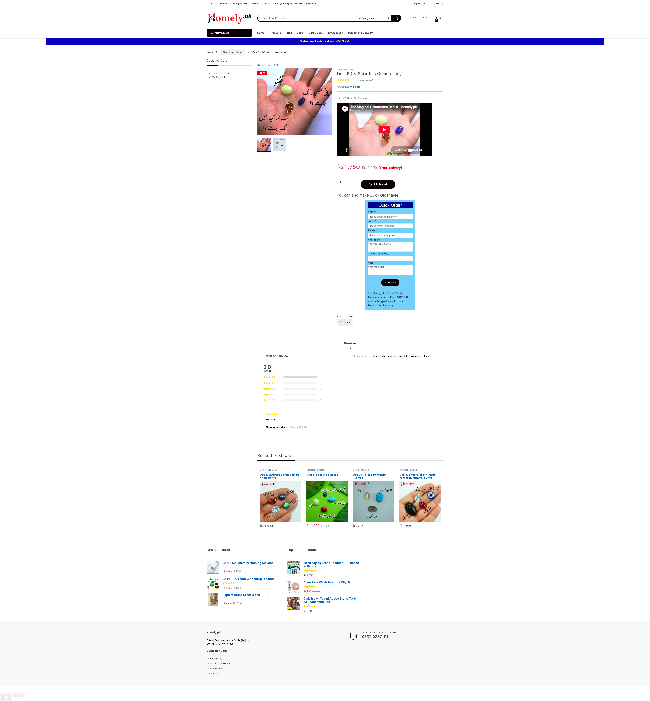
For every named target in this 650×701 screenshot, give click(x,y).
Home (209, 3)
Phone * (372, 230)
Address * (374, 239)
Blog (289, 32)
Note (370, 262)
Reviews (350, 343)
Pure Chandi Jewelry (360, 32)
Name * (372, 211)
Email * (372, 221)
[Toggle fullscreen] (16, 695)
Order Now (390, 282)
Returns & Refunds (222, 72)
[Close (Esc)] (3, 695)
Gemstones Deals (232, 52)
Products (275, 32)
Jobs (300, 32)
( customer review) (362, 80)
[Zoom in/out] (22, 695)
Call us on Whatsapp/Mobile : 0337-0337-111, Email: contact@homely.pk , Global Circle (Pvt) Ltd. (267, 3)
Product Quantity (378, 253)
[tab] (350, 345)
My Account (420, 3)
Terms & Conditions (396, 293)
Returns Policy (214, 658)
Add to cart (380, 184)
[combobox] (306, 18)
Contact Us (437, 3)
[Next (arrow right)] (9, 699)
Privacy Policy (393, 301)
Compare (362, 98)
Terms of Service (377, 305)
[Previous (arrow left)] (3, 699)
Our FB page (316, 32)
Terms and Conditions (218, 663)
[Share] (9, 695)
